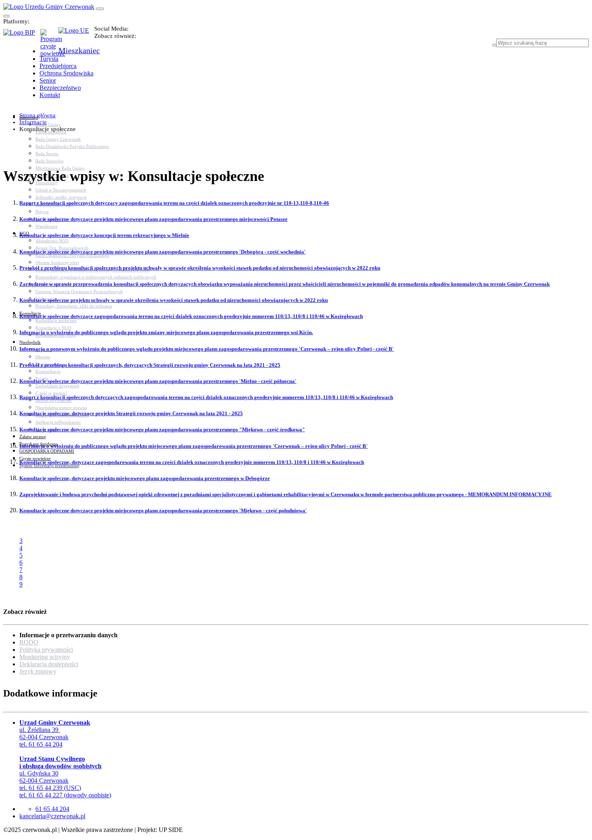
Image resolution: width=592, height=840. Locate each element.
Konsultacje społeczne (56, 320)
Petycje (42, 211)
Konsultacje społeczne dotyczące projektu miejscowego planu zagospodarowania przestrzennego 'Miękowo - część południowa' (163, 510)
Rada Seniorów (49, 160)
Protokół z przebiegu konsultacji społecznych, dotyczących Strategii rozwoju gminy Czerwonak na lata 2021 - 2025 (149, 365)
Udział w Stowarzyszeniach (60, 189)
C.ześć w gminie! (51, 393)
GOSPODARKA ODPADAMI (46, 451)
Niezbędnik (30, 342)
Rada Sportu (46, 153)
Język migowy (37, 671)
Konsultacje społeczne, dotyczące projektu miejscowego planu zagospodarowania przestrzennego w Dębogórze (144, 478)
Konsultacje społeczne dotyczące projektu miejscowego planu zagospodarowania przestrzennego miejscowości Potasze (153, 219)
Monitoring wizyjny (44, 656)
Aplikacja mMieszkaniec (58, 422)
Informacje (33, 122)
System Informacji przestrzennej (49, 465)
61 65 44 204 (52, 808)
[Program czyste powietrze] (49, 37)
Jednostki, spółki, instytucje (61, 197)
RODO (28, 642)
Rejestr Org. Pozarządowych (61, 247)
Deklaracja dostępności (48, 664)
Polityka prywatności (46, 649)
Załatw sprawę (32, 436)
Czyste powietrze (35, 458)
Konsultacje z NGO (53, 327)
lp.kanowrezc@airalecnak (52, 816)
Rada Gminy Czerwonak (58, 139)
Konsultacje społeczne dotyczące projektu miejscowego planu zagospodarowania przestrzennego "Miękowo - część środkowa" (162, 429)
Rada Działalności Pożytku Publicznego (72, 146)
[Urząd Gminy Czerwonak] (48, 6)
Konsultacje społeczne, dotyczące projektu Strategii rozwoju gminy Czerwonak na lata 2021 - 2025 (131, 413)
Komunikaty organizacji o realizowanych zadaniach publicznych (95, 276)
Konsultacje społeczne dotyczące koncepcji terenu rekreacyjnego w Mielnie (104, 235)
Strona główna (37, 115)
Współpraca (46, 226)
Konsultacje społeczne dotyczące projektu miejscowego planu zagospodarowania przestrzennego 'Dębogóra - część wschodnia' (162, 252)
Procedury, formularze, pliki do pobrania (73, 306)
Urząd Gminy (48, 124)
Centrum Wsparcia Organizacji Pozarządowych (79, 291)
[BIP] (21, 35)
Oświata (42, 356)
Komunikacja (47, 371)
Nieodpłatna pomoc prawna (61, 407)
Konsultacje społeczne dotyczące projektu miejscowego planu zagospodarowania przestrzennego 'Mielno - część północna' (157, 381)
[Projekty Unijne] (76, 35)
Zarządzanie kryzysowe (57, 385)
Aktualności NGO (51, 240)
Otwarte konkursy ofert (57, 262)
